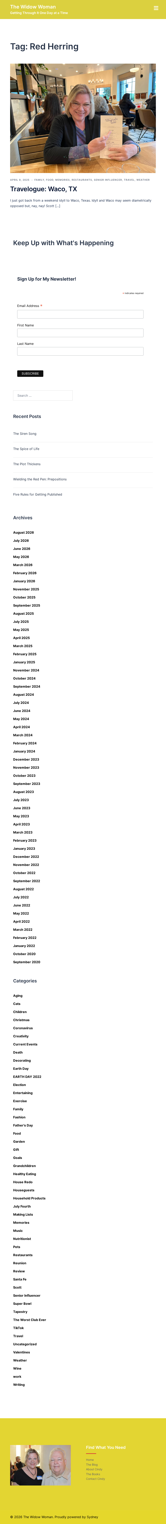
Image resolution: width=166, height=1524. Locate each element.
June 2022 (21, 905)
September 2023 (26, 784)
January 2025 (24, 662)
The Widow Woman (33, 7)
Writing (19, 1385)
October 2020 (24, 954)
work (17, 1376)
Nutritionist (22, 1239)
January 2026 (24, 581)
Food (49, 179)
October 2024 (24, 678)
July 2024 (21, 703)
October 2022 (24, 873)
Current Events (25, 1044)
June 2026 (21, 549)
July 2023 (21, 800)
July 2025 (21, 622)
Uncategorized (25, 1344)
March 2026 (23, 565)
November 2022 (26, 865)
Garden (19, 1141)
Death (18, 1052)
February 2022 (24, 938)
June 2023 (21, 808)
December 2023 (26, 759)
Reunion (19, 1263)
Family (39, 179)
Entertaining (23, 1093)
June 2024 (21, 711)
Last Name (25, 344)
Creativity (21, 1036)
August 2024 (23, 695)
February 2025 (24, 654)
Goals (17, 1158)
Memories (62, 179)
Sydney (92, 1517)
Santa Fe (20, 1279)
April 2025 (21, 638)
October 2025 (24, 597)
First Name (25, 325)
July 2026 (21, 541)
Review (19, 1271)
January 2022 (24, 946)
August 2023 (23, 792)
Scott (17, 1287)
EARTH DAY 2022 (27, 1077)
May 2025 (21, 630)
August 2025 (23, 613)
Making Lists (23, 1214)
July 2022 (21, 897)
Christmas (21, 1020)
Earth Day (21, 1069)
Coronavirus (23, 1028)
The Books (93, 1474)
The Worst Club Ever (29, 1320)
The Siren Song (24, 434)
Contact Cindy (95, 1478)
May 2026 (21, 557)
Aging (17, 996)
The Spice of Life (26, 449)
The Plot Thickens (26, 464)
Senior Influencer (108, 179)
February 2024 (25, 743)
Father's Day (23, 1125)
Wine (17, 1368)
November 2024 (26, 670)
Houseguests (23, 1190)
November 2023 (26, 767)
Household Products (29, 1198)
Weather (143, 179)
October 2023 (24, 776)
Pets (16, 1247)
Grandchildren (24, 1166)
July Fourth (22, 1206)
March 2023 (23, 832)
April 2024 (21, 727)
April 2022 (21, 921)
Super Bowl (22, 1304)
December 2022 (26, 857)
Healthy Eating (24, 1174)
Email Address (30, 306)
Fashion (19, 1117)
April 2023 (21, 824)
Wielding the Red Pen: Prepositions (40, 479)
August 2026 (23, 532)
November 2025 (26, 589)
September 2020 (26, 962)
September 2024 (26, 686)
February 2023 (25, 840)
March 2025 (22, 646)
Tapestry (20, 1312)
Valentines (21, 1352)
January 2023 (24, 848)
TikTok (18, 1328)
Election (19, 1085)
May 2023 (21, 816)
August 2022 (23, 889)
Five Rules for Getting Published (37, 494)
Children (20, 1012)
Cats (16, 1004)
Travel (129, 179)
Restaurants (82, 179)
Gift (16, 1150)
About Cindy (94, 1469)
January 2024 (24, 751)
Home (90, 1459)
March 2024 (23, 735)
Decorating (22, 1060)
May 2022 (21, 913)
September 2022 (26, 881)
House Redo (23, 1182)
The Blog (92, 1464)
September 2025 (26, 605)
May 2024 (21, 719)
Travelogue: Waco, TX (43, 189)
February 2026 (25, 573)
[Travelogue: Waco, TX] (83, 118)
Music (18, 1231)
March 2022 (22, 930)
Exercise (20, 1101)
